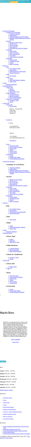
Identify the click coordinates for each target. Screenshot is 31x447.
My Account (6, 2)
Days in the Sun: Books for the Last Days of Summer (16, 433)
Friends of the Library (5, 0)
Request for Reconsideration (9, 409)
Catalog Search (14, 2)
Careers (5, 404)
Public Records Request (8, 407)
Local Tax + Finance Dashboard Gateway (12, 411)
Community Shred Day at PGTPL (11, 429)
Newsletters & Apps (7, 397)
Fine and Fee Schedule (8, 418)
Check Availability (15, 339)
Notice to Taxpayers (7, 416)
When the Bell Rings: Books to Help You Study (15, 430)
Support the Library (21, 0)
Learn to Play (15, 342)
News (13, 0)
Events (4, 400)
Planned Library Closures (6, 390)
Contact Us (3, 361)
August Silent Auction (8, 432)
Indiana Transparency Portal (9, 414)
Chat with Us (13, 140)
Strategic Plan (6, 402)
